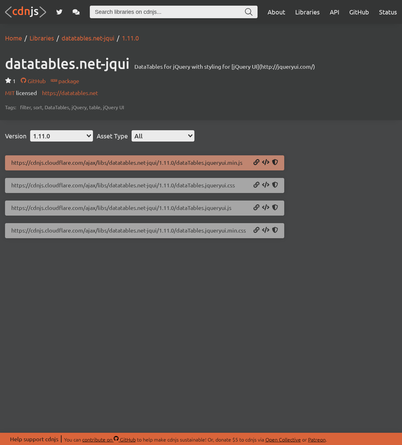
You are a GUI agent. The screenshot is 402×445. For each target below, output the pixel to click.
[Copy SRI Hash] (275, 162)
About (276, 12)
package (68, 81)
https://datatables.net (70, 92)
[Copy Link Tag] (265, 185)
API (334, 12)
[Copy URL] (256, 162)
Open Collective (283, 439)
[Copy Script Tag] (265, 162)
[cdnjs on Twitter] (59, 12)
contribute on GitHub (109, 439)
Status (388, 12)
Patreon (317, 439)
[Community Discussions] (76, 12)
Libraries (307, 12)
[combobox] (61, 136)
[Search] (249, 12)
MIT (10, 92)
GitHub (359, 12)
